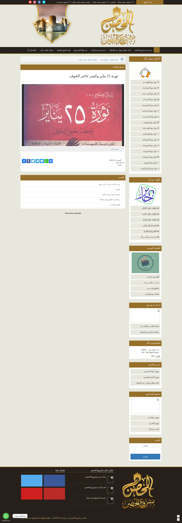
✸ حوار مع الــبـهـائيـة (151, 157)
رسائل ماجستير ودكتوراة (149, 332)
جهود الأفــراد (154, 423)
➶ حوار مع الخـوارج (151, 163)
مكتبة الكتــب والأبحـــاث (149, 326)
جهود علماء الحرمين (151, 371)
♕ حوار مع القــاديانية (151, 111)
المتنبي (126, 2)
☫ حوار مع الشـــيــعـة (150, 94)
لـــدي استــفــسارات (98, 50)
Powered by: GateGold (73, 213)
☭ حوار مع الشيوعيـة (151, 145)
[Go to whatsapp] (6, 516)
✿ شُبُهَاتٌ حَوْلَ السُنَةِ (151, 214)
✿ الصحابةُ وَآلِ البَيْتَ (151, 226)
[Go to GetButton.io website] (6, 520)
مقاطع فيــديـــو (153, 288)
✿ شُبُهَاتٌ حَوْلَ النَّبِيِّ (151, 220)
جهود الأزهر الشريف (151, 377)
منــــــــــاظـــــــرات (151, 283)
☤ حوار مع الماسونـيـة (150, 105)
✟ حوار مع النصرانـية (151, 88)
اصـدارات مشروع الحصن (95, 487)
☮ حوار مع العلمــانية (151, 128)
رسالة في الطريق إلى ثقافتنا (110, 200)
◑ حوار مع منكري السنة (150, 168)
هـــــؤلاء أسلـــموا (80, 50)
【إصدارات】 (32, 50)
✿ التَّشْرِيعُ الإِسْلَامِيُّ (151, 231)
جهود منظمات (153, 418)
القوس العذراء (115, 205)
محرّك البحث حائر (46, 50)
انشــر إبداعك (154, 429)
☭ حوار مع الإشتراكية (151, 140)
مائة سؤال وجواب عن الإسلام (120, 50)
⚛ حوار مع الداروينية (151, 151)
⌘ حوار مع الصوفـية (151, 122)
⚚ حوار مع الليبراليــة (151, 134)
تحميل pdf (116, 149)
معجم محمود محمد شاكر (95, 2)
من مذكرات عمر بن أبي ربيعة (110, 184)
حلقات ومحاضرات (152, 294)
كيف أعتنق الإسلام (63, 50)
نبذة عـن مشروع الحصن (143, 50)
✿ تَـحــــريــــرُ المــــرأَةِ (150, 237)
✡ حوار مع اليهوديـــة (151, 82)
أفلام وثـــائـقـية (153, 277)
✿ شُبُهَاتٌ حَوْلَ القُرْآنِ (150, 208)
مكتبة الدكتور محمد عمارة (87, 60)
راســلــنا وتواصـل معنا (96, 498)
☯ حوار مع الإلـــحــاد (151, 99)
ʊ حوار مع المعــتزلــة (151, 117)
